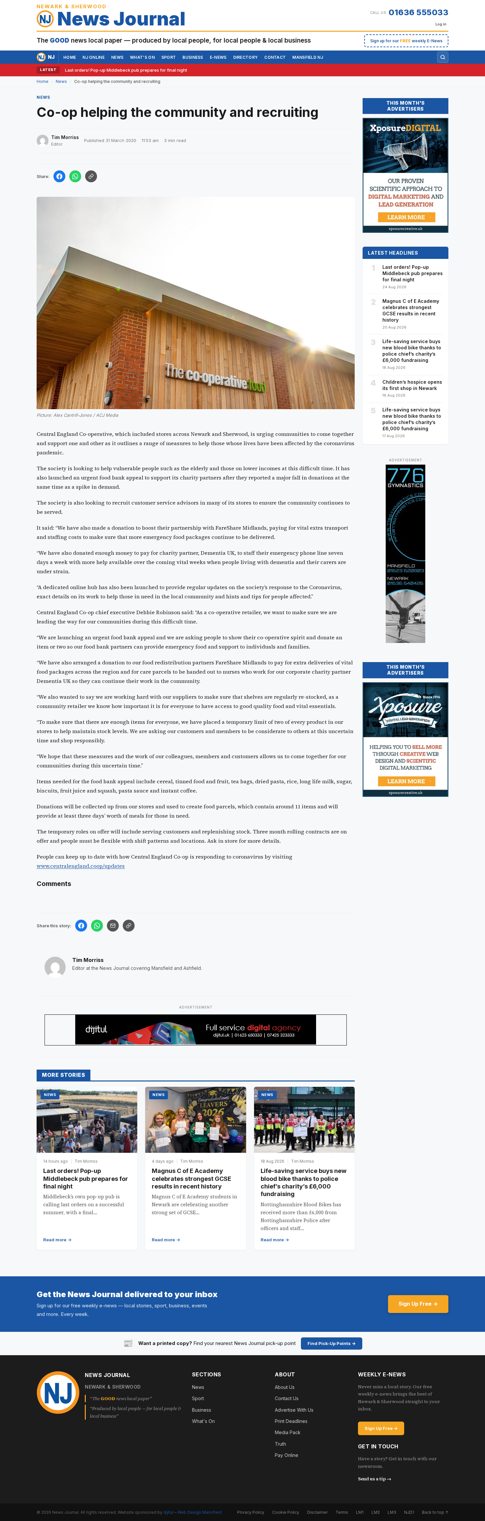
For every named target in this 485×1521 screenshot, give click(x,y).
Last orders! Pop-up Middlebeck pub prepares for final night (126, 70)
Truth (280, 1444)
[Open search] (442, 57)
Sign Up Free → (418, 1303)
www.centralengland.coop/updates (81, 865)
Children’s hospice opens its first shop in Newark (412, 385)
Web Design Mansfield (200, 1512)
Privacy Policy (250, 1512)
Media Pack (288, 1432)
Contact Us (287, 1398)
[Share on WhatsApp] (75, 176)
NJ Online (93, 57)
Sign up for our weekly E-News (406, 40)
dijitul (168, 1512)
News (117, 57)
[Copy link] (91, 176)
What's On (203, 1421)
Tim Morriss (88, 960)
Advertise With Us (294, 1410)
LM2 (376, 1512)
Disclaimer (317, 1512)
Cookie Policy (285, 1512)
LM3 (392, 1512)
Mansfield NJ (307, 57)
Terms (342, 1512)
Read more (54, 1239)
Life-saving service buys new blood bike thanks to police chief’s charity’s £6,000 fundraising (411, 350)
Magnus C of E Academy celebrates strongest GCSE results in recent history (191, 1178)
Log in (441, 24)
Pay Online (286, 1455)
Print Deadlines (291, 1421)
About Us (285, 1387)
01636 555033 (418, 12)
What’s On (142, 57)
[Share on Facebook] (59, 176)
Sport (168, 57)
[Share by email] (113, 926)
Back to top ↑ (435, 1512)
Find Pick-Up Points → (331, 1343)
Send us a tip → (374, 1478)
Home (69, 57)
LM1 (360, 1512)
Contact (275, 57)
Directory (245, 57)
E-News (218, 57)
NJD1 (409, 1512)
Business (192, 57)
